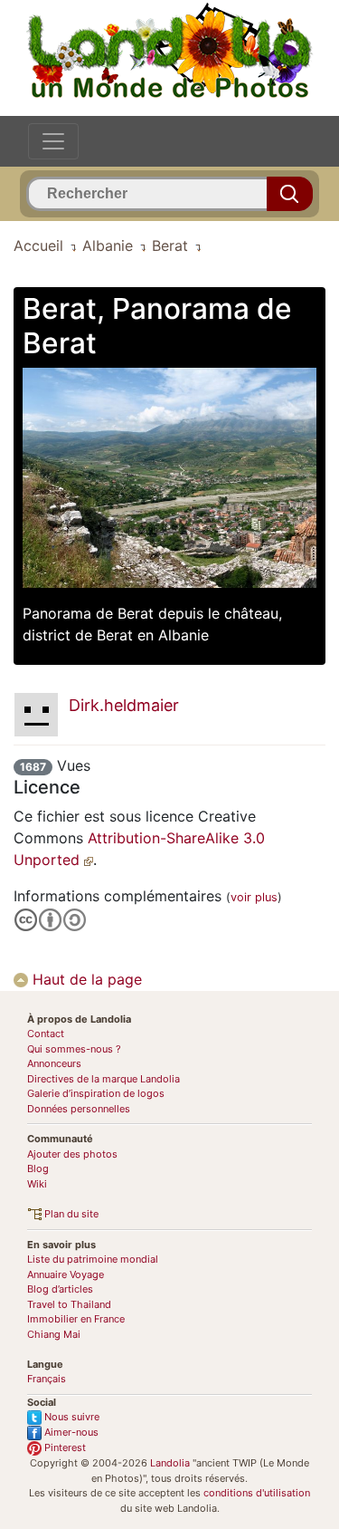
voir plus (254, 897)
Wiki (37, 1184)
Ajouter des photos (72, 1154)
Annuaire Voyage (65, 1274)
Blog (38, 1168)
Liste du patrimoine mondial (92, 1259)
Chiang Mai (53, 1334)
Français (46, 1378)
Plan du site (70, 1213)
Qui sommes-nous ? (74, 1049)
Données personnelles (78, 1108)
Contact (45, 1033)
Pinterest (64, 1447)
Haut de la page (85, 979)
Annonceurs (54, 1063)
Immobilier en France (76, 1319)
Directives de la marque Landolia (103, 1078)
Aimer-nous (70, 1432)
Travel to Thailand (69, 1304)
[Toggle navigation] (53, 141)
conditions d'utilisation (256, 1492)
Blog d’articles (60, 1289)
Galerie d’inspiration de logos (96, 1093)
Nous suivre (70, 1416)
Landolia (170, 1463)
